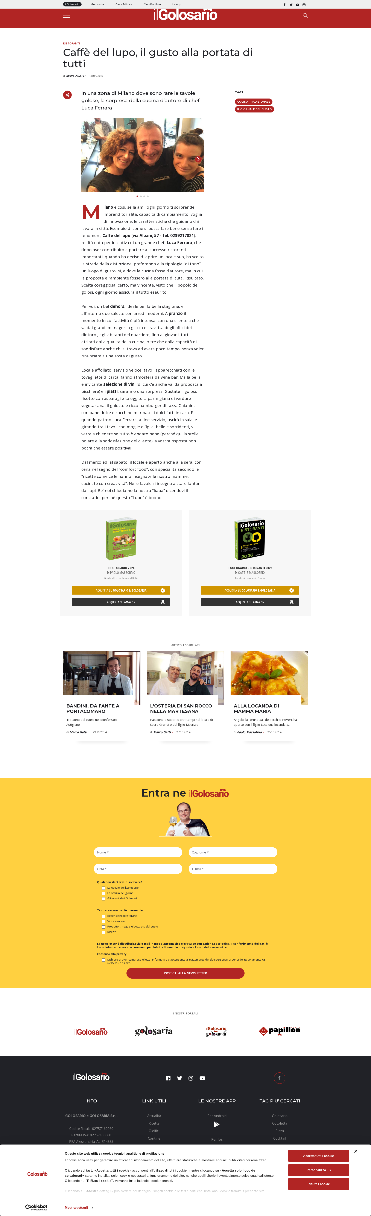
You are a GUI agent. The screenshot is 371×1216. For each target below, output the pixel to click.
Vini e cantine (116, 921)
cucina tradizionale (253, 101)
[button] (198, 159)
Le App (176, 4)
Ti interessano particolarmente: (120, 910)
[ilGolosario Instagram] (304, 4)
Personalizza (316, 1170)
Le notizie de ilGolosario (123, 888)
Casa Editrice (124, 4)
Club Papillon (152, 4)
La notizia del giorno (120, 893)
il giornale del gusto (254, 109)
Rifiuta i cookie (318, 1184)
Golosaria (97, 4)
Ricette (111, 932)
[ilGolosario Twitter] (291, 4)
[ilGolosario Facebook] (284, 4)
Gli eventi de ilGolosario (122, 898)
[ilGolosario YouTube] (297, 4)
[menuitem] (154, 1116)
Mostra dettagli (76, 1207)
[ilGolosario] (185, 13)
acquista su (121, 590)
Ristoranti (71, 43)
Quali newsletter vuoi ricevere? (119, 882)
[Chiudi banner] (355, 1151)
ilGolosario (72, 4)
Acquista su (121, 602)
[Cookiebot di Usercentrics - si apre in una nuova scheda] (36, 1207)
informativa (159, 959)
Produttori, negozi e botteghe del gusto (132, 926)
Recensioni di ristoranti (122, 916)
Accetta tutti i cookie (318, 1156)
